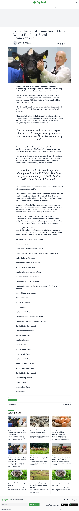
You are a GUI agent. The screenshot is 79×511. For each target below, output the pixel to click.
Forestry (54, 7)
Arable (38, 7)
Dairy (31, 7)
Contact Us (41, 509)
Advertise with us (66, 509)
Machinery (48, 7)
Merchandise (74, 509)
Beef (35, 7)
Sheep (42, 7)
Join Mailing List (34, 504)
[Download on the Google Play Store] (73, 504)
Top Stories (26, 7)
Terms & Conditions (49, 509)
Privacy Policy (58, 509)
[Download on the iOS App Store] (64, 504)
